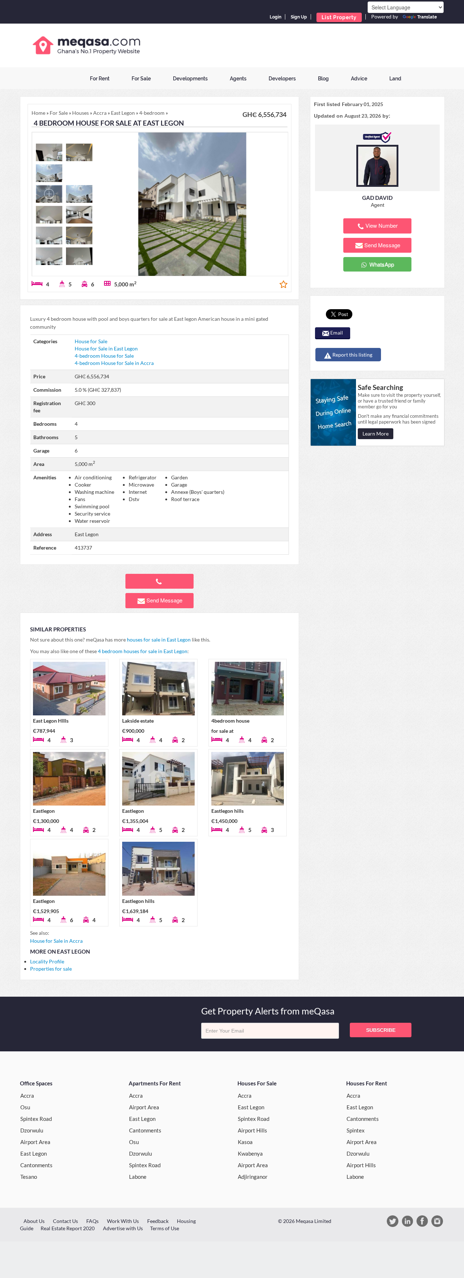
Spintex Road (36, 1118)
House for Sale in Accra (56, 941)
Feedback (158, 1221)
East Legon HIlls (51, 721)
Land (395, 78)
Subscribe (380, 1030)
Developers (282, 78)
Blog (323, 78)
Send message (164, 600)
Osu (25, 1107)
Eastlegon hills (227, 811)
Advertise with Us (123, 1228)
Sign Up (299, 17)
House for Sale (91, 341)
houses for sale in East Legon (159, 639)
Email (336, 332)
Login (275, 17)
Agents (238, 78)
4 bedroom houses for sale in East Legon (142, 651)
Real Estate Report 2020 (68, 1228)
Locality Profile (47, 961)
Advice (359, 78)
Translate (427, 17)
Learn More (375, 433)
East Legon (33, 1153)
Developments (190, 78)
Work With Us (123, 1221)
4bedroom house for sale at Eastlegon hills (230, 731)
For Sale (141, 78)
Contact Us (65, 1221)
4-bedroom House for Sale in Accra (114, 363)
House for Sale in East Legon (106, 348)
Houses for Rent (366, 1083)
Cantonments (36, 1165)
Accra (27, 1095)
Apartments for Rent (155, 1083)
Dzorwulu (31, 1130)
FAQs (92, 1221)
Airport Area (35, 1142)
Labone (137, 1176)
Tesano (28, 1176)
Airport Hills (252, 1130)
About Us (34, 1221)
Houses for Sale (257, 1083)
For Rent (99, 78)
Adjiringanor (253, 1176)
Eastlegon (44, 811)
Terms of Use (164, 1228)
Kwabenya (250, 1153)
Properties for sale (51, 969)
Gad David (377, 197)
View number (381, 225)
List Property (339, 17)
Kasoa (245, 1142)
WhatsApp (381, 264)
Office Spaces (36, 1083)
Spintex (356, 1130)
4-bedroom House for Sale (104, 356)
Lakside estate (138, 721)
